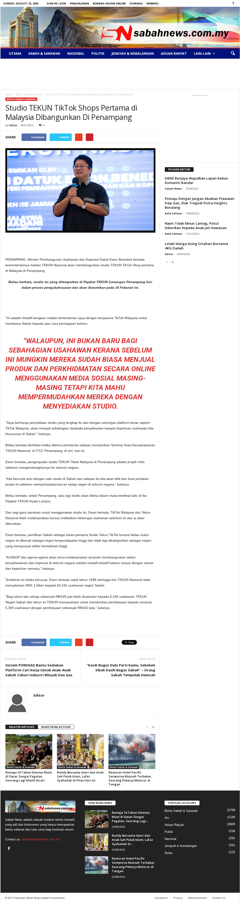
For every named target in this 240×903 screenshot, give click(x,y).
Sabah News (173, 188)
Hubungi (136, 3)
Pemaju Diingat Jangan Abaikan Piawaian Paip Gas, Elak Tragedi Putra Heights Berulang (199, 203)
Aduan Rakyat (174, 53)
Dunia (168, 853)
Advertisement (197, 897)
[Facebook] (233, 3)
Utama (15, 53)
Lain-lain (202, 53)
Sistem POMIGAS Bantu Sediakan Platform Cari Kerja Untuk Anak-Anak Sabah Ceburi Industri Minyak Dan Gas (38, 670)
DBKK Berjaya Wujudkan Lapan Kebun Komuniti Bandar (196, 180)
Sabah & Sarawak (44, 53)
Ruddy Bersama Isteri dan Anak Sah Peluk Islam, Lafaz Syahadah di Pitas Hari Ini (80, 776)
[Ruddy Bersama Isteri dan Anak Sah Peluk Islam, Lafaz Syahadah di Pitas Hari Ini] (80, 751)
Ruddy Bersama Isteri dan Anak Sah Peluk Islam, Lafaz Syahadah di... (132, 839)
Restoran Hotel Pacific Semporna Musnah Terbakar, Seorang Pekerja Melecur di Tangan (130, 778)
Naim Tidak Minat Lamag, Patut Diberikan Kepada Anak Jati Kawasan (196, 225)
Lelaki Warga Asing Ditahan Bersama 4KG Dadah (196, 245)
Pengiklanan (79, 3)
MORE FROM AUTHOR (56, 727)
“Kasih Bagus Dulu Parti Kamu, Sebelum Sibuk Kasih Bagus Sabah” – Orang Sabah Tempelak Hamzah (120, 670)
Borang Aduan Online (109, 3)
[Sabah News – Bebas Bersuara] (120, 27)
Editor (13, 125)
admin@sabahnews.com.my (41, 839)
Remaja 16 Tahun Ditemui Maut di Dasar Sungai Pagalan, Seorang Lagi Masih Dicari (28, 776)
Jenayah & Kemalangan (132, 53)
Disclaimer (161, 897)
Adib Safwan (173, 213)
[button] (233, 53)
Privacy (178, 897)
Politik (97, 53)
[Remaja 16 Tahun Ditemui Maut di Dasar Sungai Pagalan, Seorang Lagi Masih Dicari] (28, 751)
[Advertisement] (120, 73)
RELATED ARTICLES (21, 727)
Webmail (152, 3)
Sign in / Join (56, 3)
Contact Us (218, 897)
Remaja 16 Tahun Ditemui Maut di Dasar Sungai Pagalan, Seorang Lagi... (131, 816)
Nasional (75, 53)
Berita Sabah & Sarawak (21, 99)
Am (167, 818)
